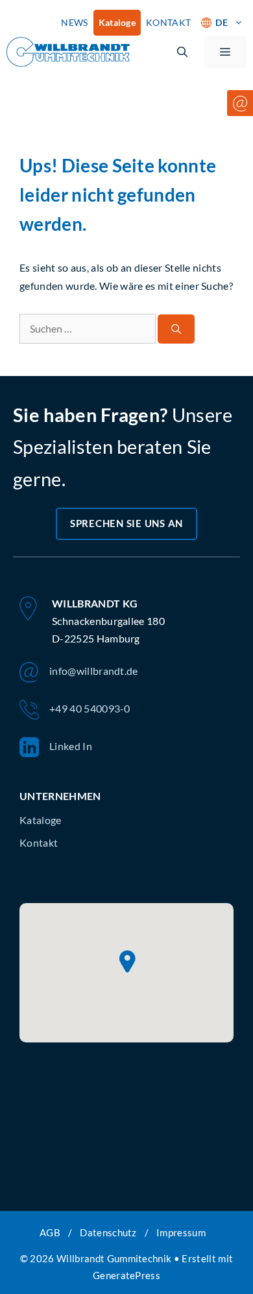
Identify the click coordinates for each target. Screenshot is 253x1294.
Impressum (181, 1232)
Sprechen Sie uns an (126, 523)
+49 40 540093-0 (89, 708)
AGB (50, 1232)
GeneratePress (126, 1275)
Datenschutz (108, 1232)
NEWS (74, 22)
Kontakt (38, 842)
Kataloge (117, 22)
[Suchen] (176, 329)
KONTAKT (168, 22)
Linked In (70, 746)
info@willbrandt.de (93, 671)
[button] (182, 52)
